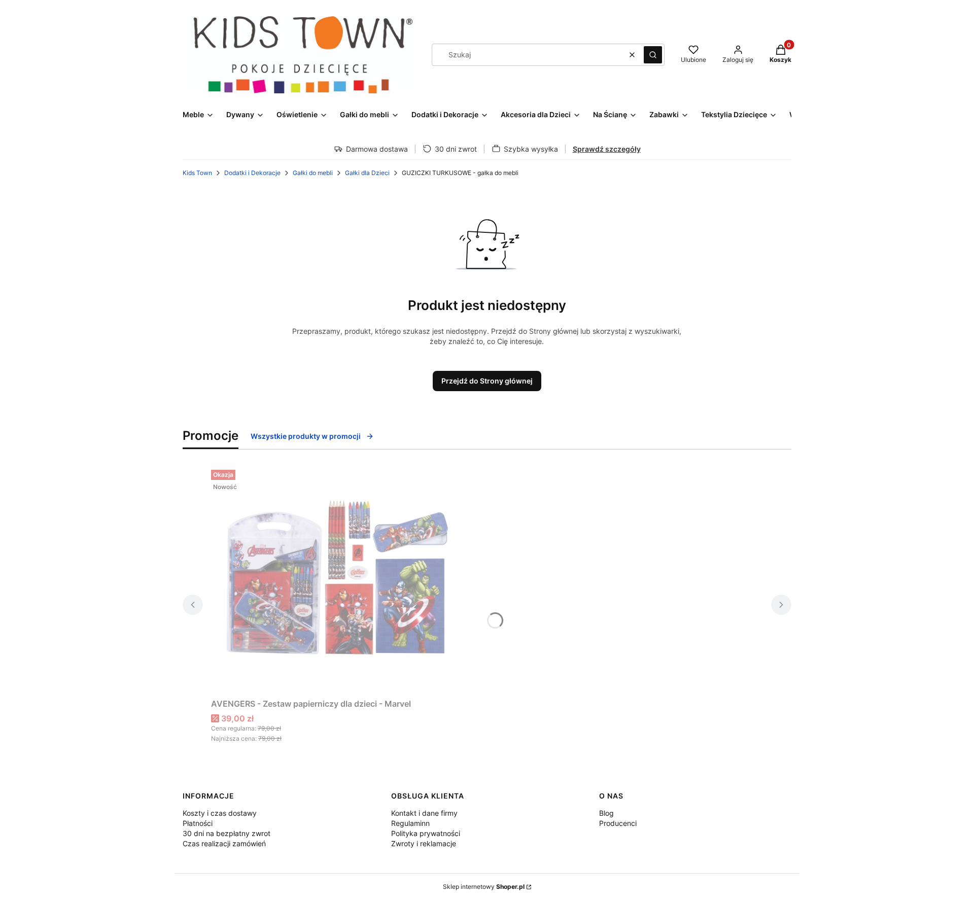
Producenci (618, 823)
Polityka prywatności (425, 833)
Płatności (198, 823)
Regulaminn (410, 823)
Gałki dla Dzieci (367, 173)
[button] (653, 54)
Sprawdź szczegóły (607, 149)
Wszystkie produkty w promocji (306, 436)
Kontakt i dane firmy (424, 813)
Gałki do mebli (313, 173)
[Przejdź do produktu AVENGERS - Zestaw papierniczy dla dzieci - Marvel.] (338, 580)
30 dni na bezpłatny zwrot (226, 833)
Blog (606, 813)
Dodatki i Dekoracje (252, 173)
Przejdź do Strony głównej (487, 380)
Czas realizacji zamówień (224, 843)
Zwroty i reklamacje (423, 843)
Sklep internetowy (484, 886)
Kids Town (197, 173)
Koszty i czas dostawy (220, 813)
